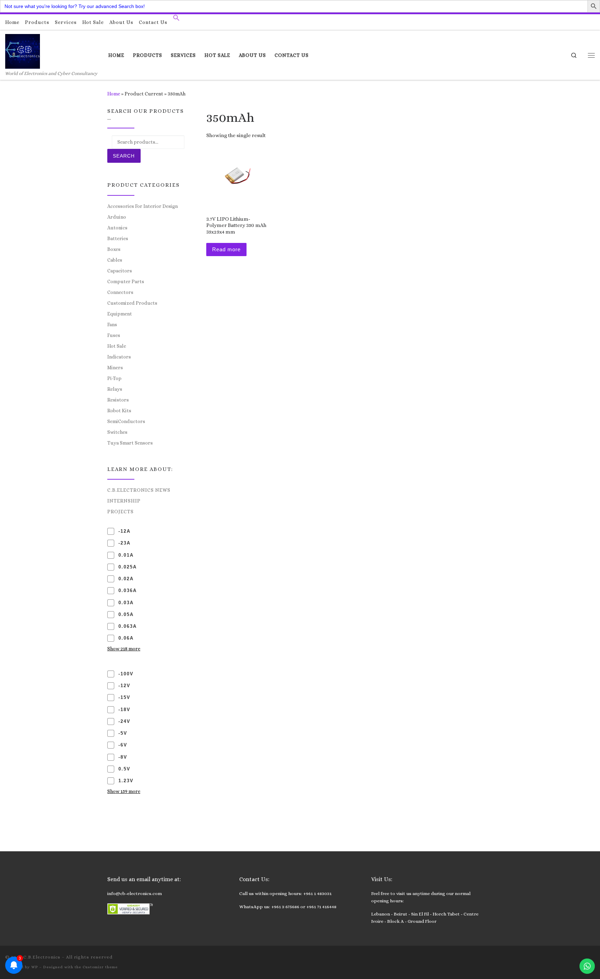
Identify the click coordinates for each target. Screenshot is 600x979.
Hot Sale (116, 346)
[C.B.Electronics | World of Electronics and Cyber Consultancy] (22, 50)
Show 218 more (123, 648)
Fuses (113, 335)
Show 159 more (123, 791)
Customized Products (132, 303)
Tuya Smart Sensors (130, 443)
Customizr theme (100, 967)
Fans (112, 324)
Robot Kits (119, 410)
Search (124, 156)
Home (113, 93)
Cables (114, 260)
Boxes (113, 249)
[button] (176, 19)
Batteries (117, 238)
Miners (115, 367)
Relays (114, 389)
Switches (117, 432)
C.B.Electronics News (138, 490)
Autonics (117, 227)
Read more (226, 249)
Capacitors (119, 270)
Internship (124, 501)
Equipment (119, 314)
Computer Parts (125, 281)
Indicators (119, 357)
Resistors (118, 400)
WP (34, 967)
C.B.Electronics (41, 957)
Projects (120, 511)
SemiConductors (126, 421)
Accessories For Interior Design (142, 206)
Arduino (116, 217)
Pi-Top (114, 378)
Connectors (120, 292)
